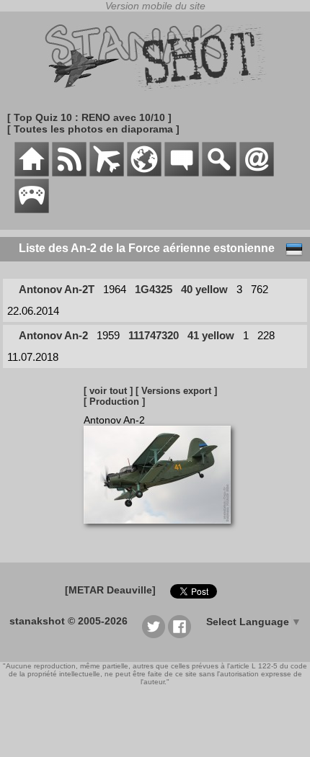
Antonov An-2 (53, 335)
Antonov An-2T (56, 289)
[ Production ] (114, 401)
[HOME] (31, 173)
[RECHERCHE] (219, 173)
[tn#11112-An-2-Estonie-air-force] (163, 531)
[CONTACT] (256, 173)
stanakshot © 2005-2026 (68, 621)
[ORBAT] (106, 173)
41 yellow (210, 335)
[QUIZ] (31, 209)
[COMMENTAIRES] (181, 173)
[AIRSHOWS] (144, 173)
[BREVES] (69, 173)
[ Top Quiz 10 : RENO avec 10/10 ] (89, 117)
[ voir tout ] (108, 390)
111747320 (153, 335)
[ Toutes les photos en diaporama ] (93, 129)
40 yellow (204, 289)
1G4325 (153, 289)
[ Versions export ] (176, 390)
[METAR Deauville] (110, 590)
